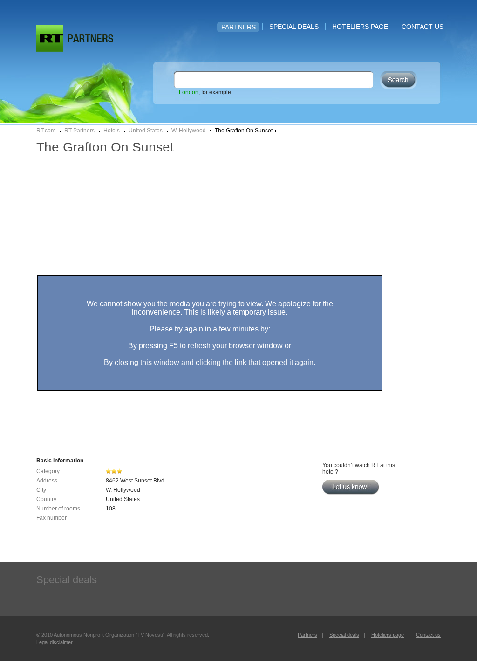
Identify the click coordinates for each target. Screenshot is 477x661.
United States (146, 130)
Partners (238, 27)
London (188, 92)
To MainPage (90, 38)
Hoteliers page (360, 26)
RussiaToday (49, 38)
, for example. (205, 92)
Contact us (422, 26)
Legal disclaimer (54, 642)
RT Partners (79, 130)
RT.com (45, 130)
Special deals (294, 26)
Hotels (111, 130)
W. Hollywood (188, 130)
